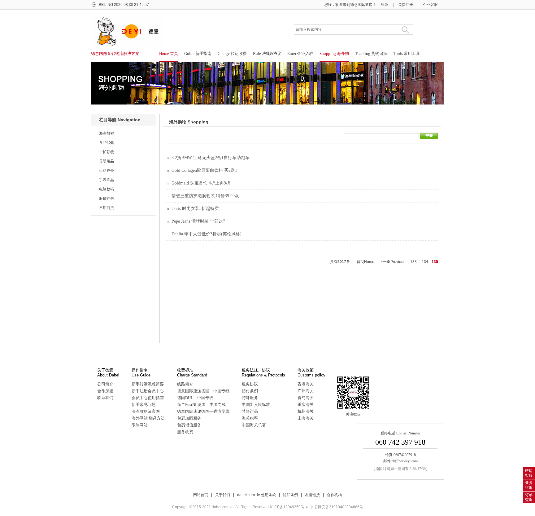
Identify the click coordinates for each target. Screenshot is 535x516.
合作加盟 (105, 391)
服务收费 (185, 431)
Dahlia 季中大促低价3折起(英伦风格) (206, 234)
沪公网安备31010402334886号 (337, 507)
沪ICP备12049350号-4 (289, 507)
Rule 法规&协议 (267, 53)
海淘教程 (106, 133)
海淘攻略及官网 (146, 411)
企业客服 (430, 4)
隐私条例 (290, 495)
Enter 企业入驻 (300, 53)
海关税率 (250, 418)
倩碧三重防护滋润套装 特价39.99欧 (205, 196)
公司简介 (105, 384)
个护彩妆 (106, 152)
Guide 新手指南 (197, 53)
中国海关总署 (254, 425)
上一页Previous (392, 262)
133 (413, 262)
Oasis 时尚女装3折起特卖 (195, 208)
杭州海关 (306, 411)
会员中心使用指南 (148, 397)
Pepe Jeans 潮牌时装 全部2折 (198, 221)
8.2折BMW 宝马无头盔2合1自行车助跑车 (211, 157)
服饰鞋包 (106, 198)
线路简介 (185, 384)
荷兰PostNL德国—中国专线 (201, 404)
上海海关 (306, 418)
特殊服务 (250, 397)
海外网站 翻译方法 (148, 418)
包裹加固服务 (189, 418)
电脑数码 (106, 189)
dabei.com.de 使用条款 (256, 495)
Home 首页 (168, 53)
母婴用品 (106, 161)
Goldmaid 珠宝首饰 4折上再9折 (201, 183)
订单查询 (529, 497)
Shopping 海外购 (334, 53)
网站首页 (200, 495)
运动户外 (106, 170)
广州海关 (306, 391)
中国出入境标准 (256, 404)
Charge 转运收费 (232, 53)
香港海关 (306, 384)
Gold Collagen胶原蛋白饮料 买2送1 (204, 170)
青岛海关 (306, 397)
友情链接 (312, 495)
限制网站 (140, 425)
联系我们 (105, 397)
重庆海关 (306, 404)
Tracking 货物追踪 (371, 53)
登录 (384, 4)
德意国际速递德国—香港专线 (203, 411)
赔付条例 (250, 391)
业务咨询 (529, 485)
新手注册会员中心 (148, 391)
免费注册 (405, 4)
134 (425, 262)
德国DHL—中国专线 (195, 397)
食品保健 (106, 142)
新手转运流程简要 (148, 384)
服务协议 (250, 384)
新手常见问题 (144, 404)
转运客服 (529, 473)
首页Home (365, 262)
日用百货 (106, 208)
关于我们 (222, 495)
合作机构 (334, 495)
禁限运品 (250, 411)
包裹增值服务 (189, 425)
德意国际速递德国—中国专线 (203, 391)
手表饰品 (106, 180)
